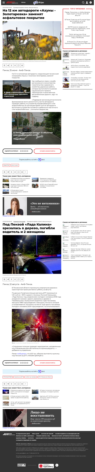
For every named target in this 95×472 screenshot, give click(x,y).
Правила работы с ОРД (43, 436)
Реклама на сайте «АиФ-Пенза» (25, 436)
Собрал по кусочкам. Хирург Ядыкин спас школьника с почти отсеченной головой (81, 238)
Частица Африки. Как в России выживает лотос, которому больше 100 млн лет (81, 244)
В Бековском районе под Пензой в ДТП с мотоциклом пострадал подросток (20, 392)
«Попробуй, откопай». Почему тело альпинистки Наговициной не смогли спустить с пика (81, 79)
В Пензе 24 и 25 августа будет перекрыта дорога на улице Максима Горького (77, 43)
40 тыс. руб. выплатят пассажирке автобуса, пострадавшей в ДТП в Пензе (20, 403)
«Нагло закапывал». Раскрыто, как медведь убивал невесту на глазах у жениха (81, 256)
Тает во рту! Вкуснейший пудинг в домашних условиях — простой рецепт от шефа (80, 85)
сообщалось (21, 354)
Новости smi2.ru (9, 216)
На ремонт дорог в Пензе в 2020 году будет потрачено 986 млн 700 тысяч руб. (20, 186)
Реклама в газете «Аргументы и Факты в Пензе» (66, 436)
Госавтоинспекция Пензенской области (14, 275)
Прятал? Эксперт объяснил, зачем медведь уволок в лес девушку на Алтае (80, 250)
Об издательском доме (23, 433)
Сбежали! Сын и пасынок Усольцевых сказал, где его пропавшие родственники (81, 226)
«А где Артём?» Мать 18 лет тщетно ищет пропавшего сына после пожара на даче (81, 232)
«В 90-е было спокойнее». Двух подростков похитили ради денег (80, 66)
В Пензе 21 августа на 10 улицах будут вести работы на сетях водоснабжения (77, 21)
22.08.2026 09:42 (7, 221)
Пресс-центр (35, 433)
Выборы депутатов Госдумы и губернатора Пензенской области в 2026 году (58, 438)
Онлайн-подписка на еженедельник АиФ (67, 433)
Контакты (31, 438)
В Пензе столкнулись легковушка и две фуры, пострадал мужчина (50, 391)
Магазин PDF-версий (47, 433)
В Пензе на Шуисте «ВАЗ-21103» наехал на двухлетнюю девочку (20, 396)
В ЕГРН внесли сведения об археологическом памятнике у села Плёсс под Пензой (77, 28)
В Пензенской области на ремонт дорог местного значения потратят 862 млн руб (20, 180)
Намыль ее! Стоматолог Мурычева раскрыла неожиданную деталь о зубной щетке (81, 61)
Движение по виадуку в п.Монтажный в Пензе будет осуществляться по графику (48, 180)
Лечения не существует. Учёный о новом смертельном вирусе (80, 54)
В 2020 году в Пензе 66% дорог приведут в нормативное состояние (49, 186)
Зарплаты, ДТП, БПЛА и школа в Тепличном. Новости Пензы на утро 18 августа (49, 397)
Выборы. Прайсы (21, 438)
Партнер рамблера (32, 465)
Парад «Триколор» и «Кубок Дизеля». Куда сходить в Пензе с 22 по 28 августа (77, 14)
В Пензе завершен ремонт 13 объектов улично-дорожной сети (33, 134)
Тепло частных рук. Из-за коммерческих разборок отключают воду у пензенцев (77, 36)
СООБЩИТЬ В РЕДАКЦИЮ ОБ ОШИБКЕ (26, 440)
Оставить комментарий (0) (47, 151)
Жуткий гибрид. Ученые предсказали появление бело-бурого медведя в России (81, 73)
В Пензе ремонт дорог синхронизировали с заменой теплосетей (19, 192)
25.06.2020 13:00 (7, 7)
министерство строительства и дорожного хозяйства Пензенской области (24, 61)
